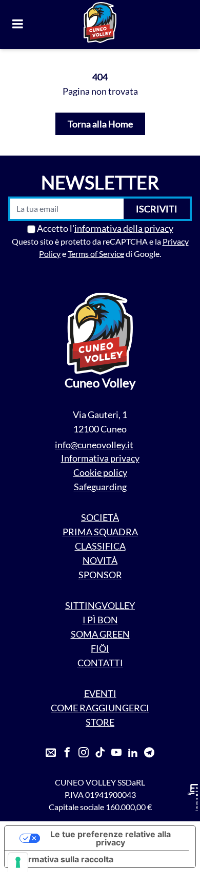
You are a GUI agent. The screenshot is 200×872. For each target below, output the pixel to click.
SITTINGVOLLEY (100, 605)
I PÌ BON (100, 619)
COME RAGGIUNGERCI (100, 707)
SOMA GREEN (100, 634)
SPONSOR (100, 574)
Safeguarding (100, 486)
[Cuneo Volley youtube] (116, 753)
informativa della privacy (123, 228)
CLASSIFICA (100, 546)
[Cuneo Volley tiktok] (100, 753)
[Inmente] (193, 797)
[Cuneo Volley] (100, 22)
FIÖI (100, 648)
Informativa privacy (100, 458)
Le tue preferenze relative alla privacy (110, 838)
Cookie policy (100, 472)
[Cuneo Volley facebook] (67, 753)
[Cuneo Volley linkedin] (133, 753)
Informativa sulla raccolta (63, 859)
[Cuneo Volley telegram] (149, 753)
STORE (100, 722)
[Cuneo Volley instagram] (83, 753)
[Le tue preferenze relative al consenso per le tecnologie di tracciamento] (18, 862)
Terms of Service (96, 253)
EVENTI (100, 693)
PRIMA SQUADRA (100, 531)
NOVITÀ (100, 560)
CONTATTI (100, 662)
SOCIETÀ (100, 517)
